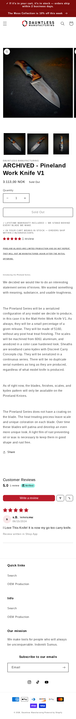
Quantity (8, 190)
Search (12, 575)
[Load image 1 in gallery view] (14, 144)
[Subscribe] (64, 667)
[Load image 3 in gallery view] (61, 144)
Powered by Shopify (53, 712)
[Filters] (60, 498)
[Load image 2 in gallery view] (38, 144)
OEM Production (18, 584)
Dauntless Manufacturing (33, 712)
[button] (5, 23)
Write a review (29, 498)
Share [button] (11, 452)
